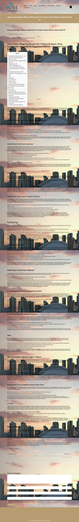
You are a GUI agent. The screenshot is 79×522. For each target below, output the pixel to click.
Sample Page (26, 7)
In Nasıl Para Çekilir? (12, 82)
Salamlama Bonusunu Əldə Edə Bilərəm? (16, 92)
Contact (26, 5)
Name (8, 485)
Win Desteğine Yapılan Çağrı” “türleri (16, 71)
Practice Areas (50, 5)
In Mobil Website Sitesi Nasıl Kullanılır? (16, 84)
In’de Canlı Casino (12, 81)
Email (8, 491)
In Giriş (9, 76)
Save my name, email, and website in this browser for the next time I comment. (24, 501)
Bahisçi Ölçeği (11, 78)
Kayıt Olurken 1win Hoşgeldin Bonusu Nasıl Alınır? (17, 74)
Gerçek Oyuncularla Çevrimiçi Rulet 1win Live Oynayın (16, 102)
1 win (30, 139)
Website (9, 496)
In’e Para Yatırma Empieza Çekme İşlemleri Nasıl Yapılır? (17, 94)
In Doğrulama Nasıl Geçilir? (13, 97)
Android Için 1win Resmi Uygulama (15, 57)
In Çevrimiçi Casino (12, 79)
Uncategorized (16, 448)
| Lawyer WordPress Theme (37, 520)
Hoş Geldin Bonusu (12, 90)
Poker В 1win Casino (12, 59)
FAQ (31, 5)
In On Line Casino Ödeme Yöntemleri (16, 67)
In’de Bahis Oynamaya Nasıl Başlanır (15, 104)
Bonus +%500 (11, 89)
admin (10, 34)
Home (35, 5)
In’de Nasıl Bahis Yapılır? (13, 100)
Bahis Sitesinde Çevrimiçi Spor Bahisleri (16, 86)
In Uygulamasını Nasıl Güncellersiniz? (16, 98)
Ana (9, 70)
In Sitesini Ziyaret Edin (12, 64)
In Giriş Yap (10, 62)
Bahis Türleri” (11, 87)
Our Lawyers (42, 5)
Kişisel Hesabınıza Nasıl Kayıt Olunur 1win (17, 56)
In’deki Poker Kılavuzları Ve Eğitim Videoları (17, 60)
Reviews (58, 5)
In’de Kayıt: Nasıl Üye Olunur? (14, 65)
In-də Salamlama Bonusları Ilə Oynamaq (16, 68)
